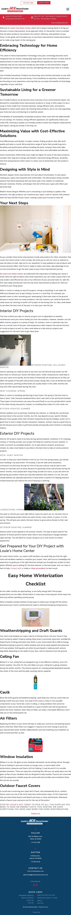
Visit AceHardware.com (59, 23)
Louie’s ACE (16, 804)
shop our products (38, 568)
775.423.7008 (28, 3)
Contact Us (35, 813)
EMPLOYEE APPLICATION (46, 895)
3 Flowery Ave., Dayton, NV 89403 (35, 857)
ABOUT (39, 900)
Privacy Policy (36, 912)
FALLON (31, 903)
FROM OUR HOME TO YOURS (47, 898)
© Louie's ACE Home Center (30, 907)
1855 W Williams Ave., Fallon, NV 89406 (35, 837)
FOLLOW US (35, 881)
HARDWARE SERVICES (26, 895)
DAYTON (40, 903)
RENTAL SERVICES (27, 898)
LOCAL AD (30, 900)
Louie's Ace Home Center (20, 28)
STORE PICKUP (44, 2)
